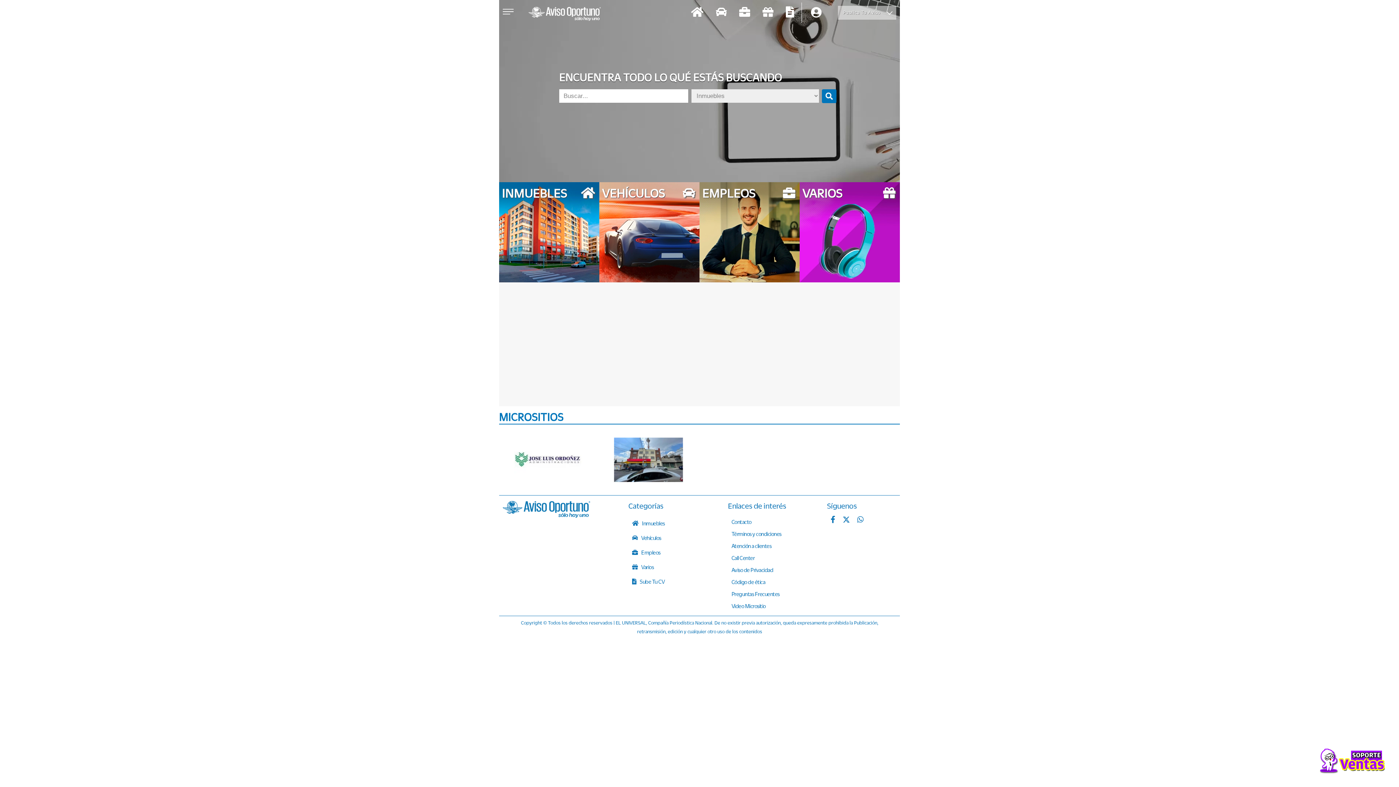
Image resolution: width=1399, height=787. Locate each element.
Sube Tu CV (652, 581)
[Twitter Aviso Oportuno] (846, 520)
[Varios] (768, 13)
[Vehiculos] (721, 13)
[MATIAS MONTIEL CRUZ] (648, 460)
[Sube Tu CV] (790, 13)
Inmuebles (653, 523)
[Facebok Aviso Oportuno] (833, 520)
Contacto (742, 522)
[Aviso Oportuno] (546, 515)
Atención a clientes (752, 546)
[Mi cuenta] (816, 13)
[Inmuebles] (697, 13)
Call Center (743, 558)
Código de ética (748, 582)
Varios (647, 567)
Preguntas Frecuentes (756, 594)
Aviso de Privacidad (752, 570)
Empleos (650, 552)
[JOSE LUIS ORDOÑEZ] (548, 460)
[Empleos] (744, 13)
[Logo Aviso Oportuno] (564, 14)
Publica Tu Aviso (862, 12)
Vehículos (650, 538)
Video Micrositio (749, 606)
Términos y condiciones (756, 534)
